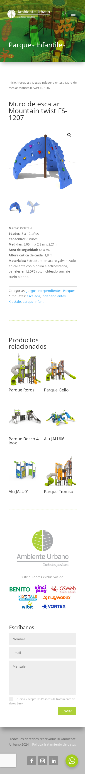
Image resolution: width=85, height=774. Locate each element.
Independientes (54, 296)
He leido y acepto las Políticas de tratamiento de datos (42, 701)
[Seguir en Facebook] (31, 760)
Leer (20, 703)
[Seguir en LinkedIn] (53, 760)
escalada (33, 296)
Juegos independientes (47, 82)
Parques (23, 82)
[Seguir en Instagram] (42, 760)
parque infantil (33, 301)
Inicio (12, 82)
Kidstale (15, 301)
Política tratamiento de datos (54, 744)
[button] (69, 135)
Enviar (67, 711)
